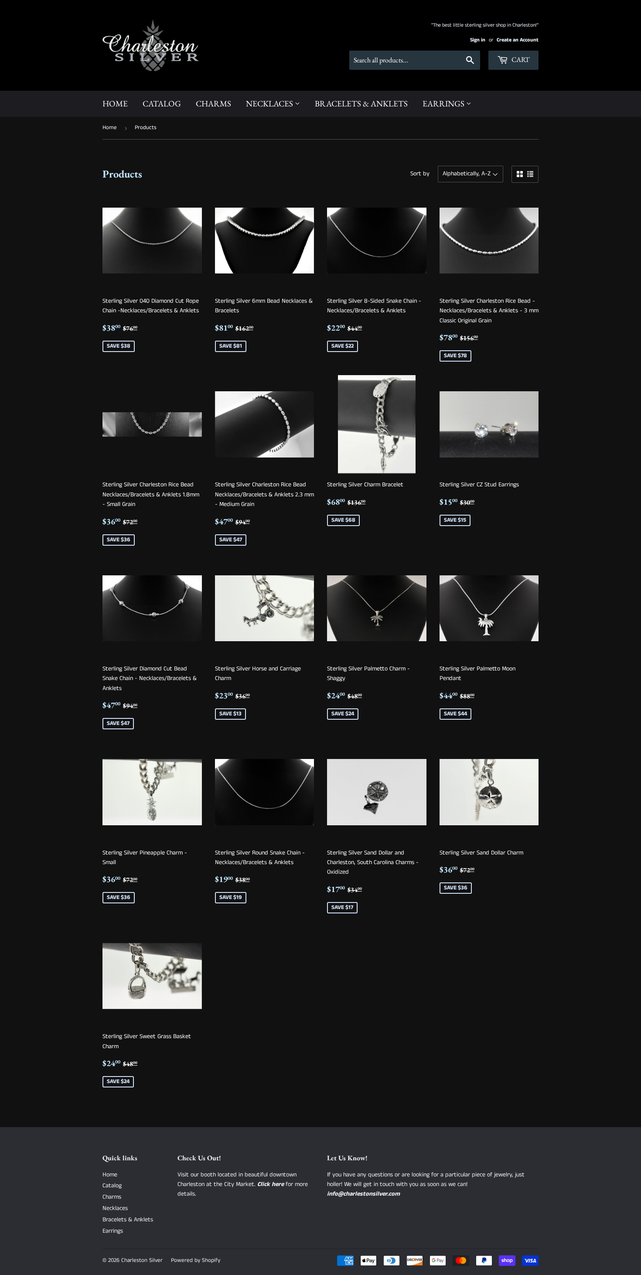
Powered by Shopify (195, 1260)
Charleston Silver (142, 1260)
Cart (520, 59)
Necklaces (270, 103)
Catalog (162, 103)
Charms (213, 103)
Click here (270, 1184)
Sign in (477, 40)
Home (115, 103)
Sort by (420, 173)
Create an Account (518, 40)
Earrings (444, 103)
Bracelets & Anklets (361, 103)
